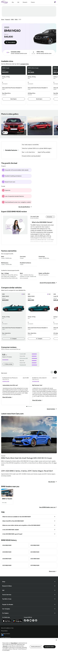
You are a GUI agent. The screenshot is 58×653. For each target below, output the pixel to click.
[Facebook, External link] (28, 620)
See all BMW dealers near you (47, 507)
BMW (12, 19)
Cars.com (5, 646)
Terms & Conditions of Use (7, 628)
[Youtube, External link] (30, 620)
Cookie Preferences (5, 637)
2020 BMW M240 (35, 558)
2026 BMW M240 (6, 545)
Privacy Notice (4, 630)
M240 (16, 19)
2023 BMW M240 (6, 565)
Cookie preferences (36, 646)
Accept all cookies (49, 646)
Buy (13, 2)
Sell (18, 2)
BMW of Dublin (7, 499)
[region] (29, 645)
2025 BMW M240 (6, 552)
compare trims (24, 64)
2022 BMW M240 (35, 545)
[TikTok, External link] (25, 620)
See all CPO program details (47, 282)
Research (25, 2)
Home (2, 19)
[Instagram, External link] (33, 620)
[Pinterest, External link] (36, 620)
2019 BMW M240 (35, 565)
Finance (33, 2)
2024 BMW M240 (6, 558)
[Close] (56, 640)
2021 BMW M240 (35, 552)
